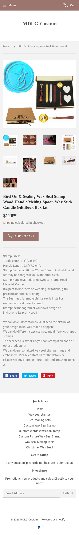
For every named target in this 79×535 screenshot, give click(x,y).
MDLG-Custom (40, 23)
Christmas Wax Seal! (39, 447)
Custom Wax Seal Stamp (40, 425)
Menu (12, 5)
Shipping (9, 222)
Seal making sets (40, 420)
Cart (73, 5)
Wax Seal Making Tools (39, 442)
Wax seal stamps (39, 414)
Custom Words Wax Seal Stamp (39, 431)
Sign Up (68, 493)
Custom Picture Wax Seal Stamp (39, 436)
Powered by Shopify (53, 519)
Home (6, 46)
